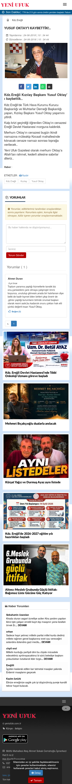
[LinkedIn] (36, 86)
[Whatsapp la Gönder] (43, 86)
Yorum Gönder (16, 255)
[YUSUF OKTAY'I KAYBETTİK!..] (36, 60)
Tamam (37, 780)
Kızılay (24, 181)
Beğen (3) (16, 311)
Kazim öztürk (13, 678)
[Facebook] (21, 86)
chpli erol (11, 648)
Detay (37, 772)
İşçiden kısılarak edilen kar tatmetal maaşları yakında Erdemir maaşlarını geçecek (34, 670)
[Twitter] (28, 86)
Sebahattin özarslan (17, 614)
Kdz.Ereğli (11, 181)
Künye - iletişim (14, 728)
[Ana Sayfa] (19, 716)
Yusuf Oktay (38, 181)
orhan (9, 631)
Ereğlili (10, 665)
